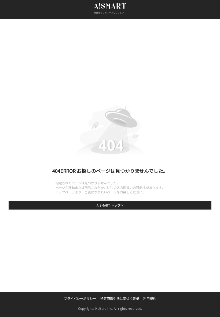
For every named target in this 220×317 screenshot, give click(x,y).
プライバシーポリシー (80, 298)
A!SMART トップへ (110, 205)
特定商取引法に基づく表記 (119, 298)
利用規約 (149, 298)
